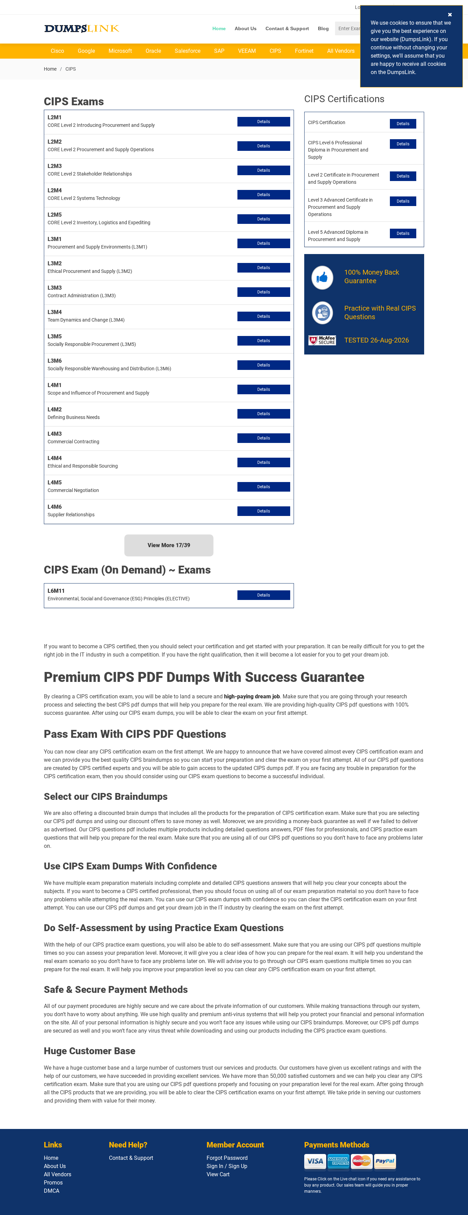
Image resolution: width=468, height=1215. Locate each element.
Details (263, 121)
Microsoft (120, 51)
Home (219, 28)
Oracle (153, 51)
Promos (53, 1182)
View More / (169, 545)
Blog (323, 28)
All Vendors (341, 51)
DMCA (51, 1191)
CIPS (275, 51)
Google (86, 51)
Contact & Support (287, 28)
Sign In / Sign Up (227, 1166)
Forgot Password (227, 1158)
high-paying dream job (252, 696)
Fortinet (304, 51)
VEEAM (247, 51)
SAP (219, 51)
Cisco (57, 51)
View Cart (218, 1174)
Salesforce (187, 51)
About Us (246, 28)
